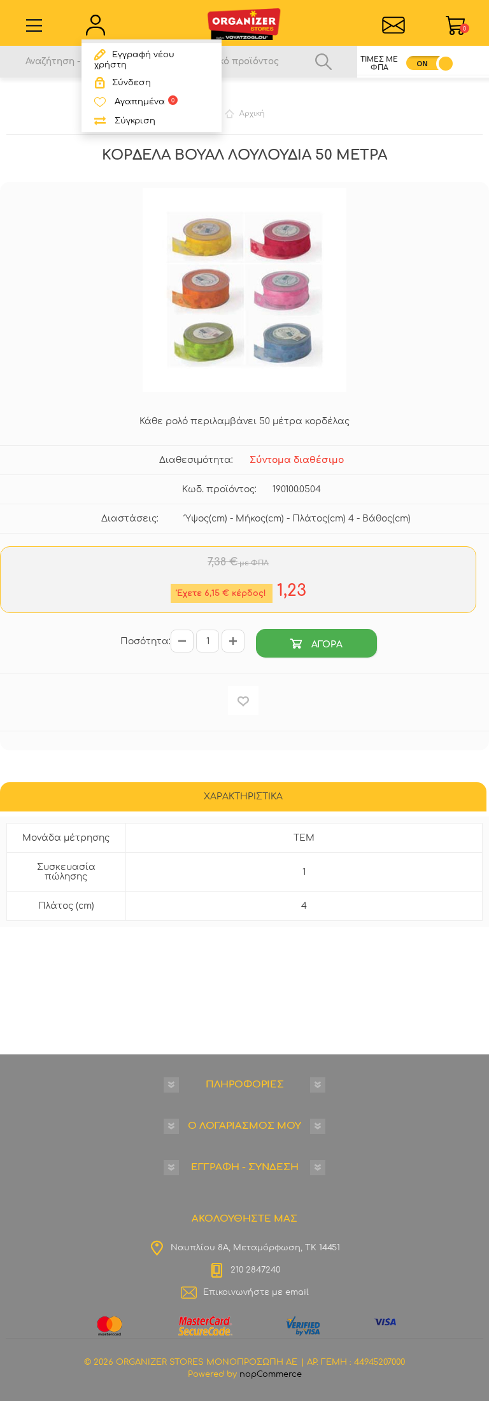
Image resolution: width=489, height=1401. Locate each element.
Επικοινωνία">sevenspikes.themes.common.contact (393, 25)
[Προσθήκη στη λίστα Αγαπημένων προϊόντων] (243, 700)
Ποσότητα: (145, 641)
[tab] (243, 798)
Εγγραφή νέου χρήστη (134, 59)
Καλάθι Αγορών (464, 28)
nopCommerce (270, 1374)
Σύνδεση (131, 82)
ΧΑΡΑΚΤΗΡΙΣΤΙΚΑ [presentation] (243, 796)
